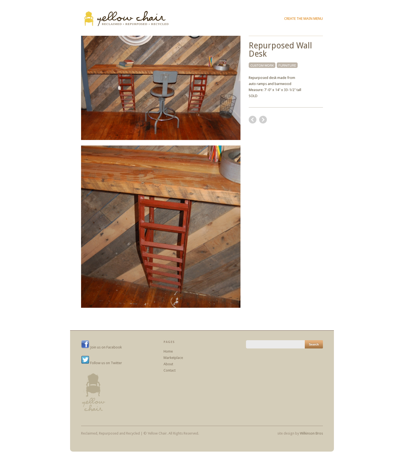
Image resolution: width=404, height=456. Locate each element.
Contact (170, 370)
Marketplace (173, 358)
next (252, 119)
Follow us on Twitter (105, 363)
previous (263, 119)
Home (168, 351)
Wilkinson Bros (311, 433)
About (168, 364)
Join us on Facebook (105, 347)
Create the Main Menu (303, 19)
